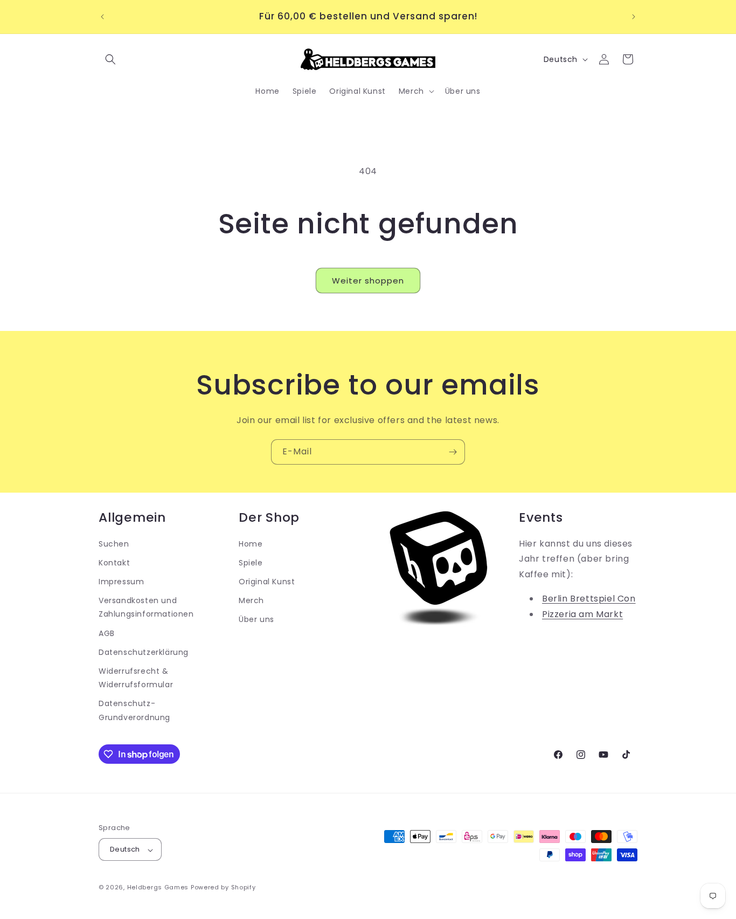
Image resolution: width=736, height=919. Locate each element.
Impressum (121, 581)
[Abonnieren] (452, 452)
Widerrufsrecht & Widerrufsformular (136, 678)
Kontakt (114, 562)
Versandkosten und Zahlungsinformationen (146, 608)
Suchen (114, 543)
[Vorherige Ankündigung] (102, 16)
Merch (251, 601)
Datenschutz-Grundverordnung (134, 711)
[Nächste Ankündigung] (633, 16)
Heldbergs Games (158, 887)
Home (250, 543)
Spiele (251, 562)
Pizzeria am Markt (582, 614)
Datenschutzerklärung (144, 652)
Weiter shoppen (368, 280)
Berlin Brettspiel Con (589, 598)
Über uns (256, 619)
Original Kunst (267, 581)
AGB (107, 633)
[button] (110, 59)
